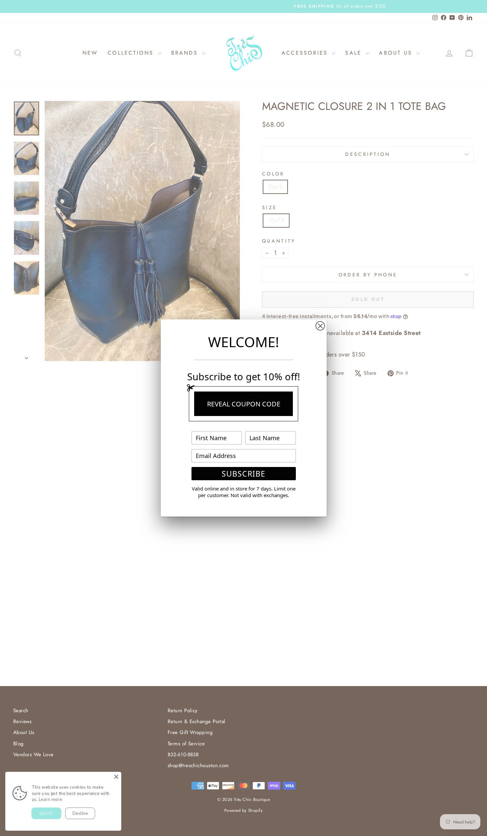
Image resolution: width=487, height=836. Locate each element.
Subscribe (243, 473)
